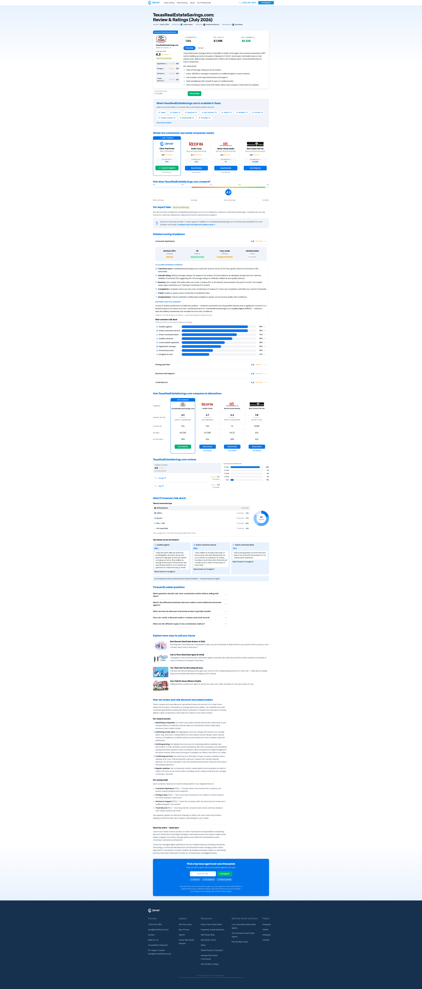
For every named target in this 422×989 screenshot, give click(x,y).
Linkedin (265, 940)
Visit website (183, 447)
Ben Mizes (239, 24)
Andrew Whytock (212, 24)
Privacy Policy (183, 977)
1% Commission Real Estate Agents (243, 935)
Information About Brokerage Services (232, 977)
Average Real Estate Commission (209, 957)
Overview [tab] (189, 48)
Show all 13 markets (164, 123)
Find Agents (266, 3)
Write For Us (153, 940)
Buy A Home (184, 929)
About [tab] (200, 48)
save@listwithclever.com (158, 929)
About (192, 3)
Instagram (266, 935)
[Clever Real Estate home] (155, 3)
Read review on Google (163, 571)
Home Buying (182, 3)
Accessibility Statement (158, 945)
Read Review (166, 172)
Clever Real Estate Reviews (186, 942)
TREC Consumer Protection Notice (210, 977)
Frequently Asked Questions (212, 929)
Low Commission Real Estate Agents (244, 926)
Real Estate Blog (208, 935)
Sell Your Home (185, 924)
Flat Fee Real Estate (240, 942)
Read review (207, 447)
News (203, 945)
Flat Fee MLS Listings (209, 964)
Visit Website (196, 172)
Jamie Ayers (188, 24)
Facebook (266, 924)
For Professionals (204, 3)
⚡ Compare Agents (167, 168)
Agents (182, 935)
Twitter (265, 929)
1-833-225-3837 (155, 924)
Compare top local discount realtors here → (196, 224)
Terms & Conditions (193, 977)
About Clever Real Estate (211, 924)
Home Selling (169, 3)
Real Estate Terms (208, 940)
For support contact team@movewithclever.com (159, 952)
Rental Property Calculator (212, 950)
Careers (151, 935)
